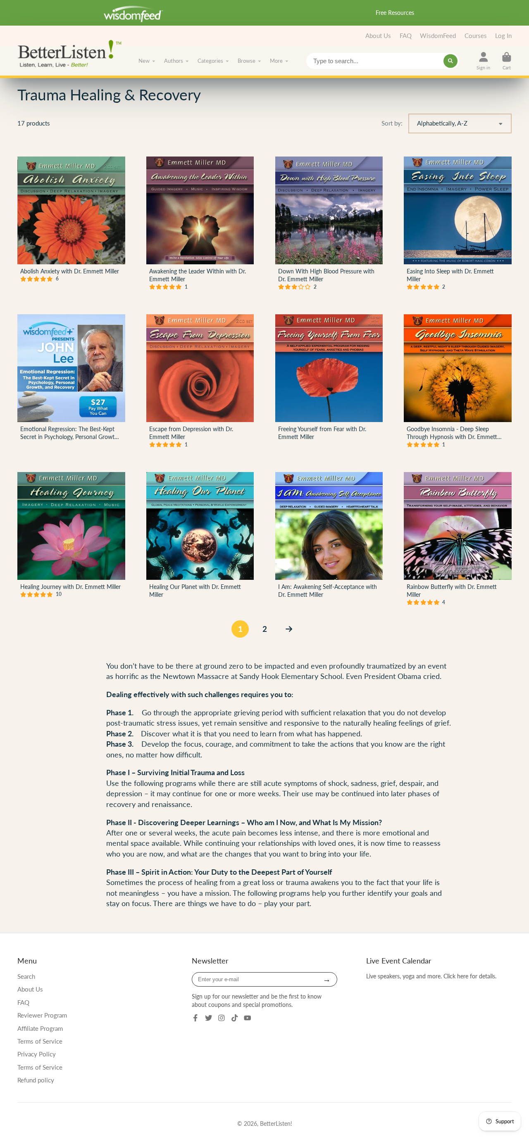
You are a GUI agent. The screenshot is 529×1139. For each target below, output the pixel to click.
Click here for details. (469, 976)
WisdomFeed (438, 35)
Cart (507, 61)
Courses (476, 35)
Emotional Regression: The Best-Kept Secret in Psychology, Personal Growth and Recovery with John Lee (71, 382)
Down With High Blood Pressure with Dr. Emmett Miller (329, 225)
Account (483, 61)
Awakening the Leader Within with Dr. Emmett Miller (200, 225)
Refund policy (35, 1080)
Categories (210, 60)
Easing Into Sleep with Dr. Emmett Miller (458, 225)
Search (26, 976)
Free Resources (395, 12)
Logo (72, 52)
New (144, 60)
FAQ (406, 35)
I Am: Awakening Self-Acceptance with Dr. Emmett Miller (329, 540)
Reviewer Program (42, 1015)
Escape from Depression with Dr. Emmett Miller (200, 382)
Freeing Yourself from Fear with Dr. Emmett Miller (329, 382)
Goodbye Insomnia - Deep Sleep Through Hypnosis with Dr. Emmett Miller (458, 382)
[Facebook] (195, 1018)
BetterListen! (276, 1123)
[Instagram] (221, 1018)
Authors (173, 60)
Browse (246, 60)
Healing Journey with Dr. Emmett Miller (71, 540)
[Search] (450, 61)
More (276, 60)
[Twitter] (208, 1018)
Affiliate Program (40, 1028)
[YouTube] (247, 1018)
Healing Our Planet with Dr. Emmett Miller (200, 540)
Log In (503, 35)
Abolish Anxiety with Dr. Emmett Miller (71, 225)
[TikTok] (234, 1018)
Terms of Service (39, 1041)
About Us (378, 35)
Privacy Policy (36, 1054)
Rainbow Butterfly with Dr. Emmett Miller (458, 540)
